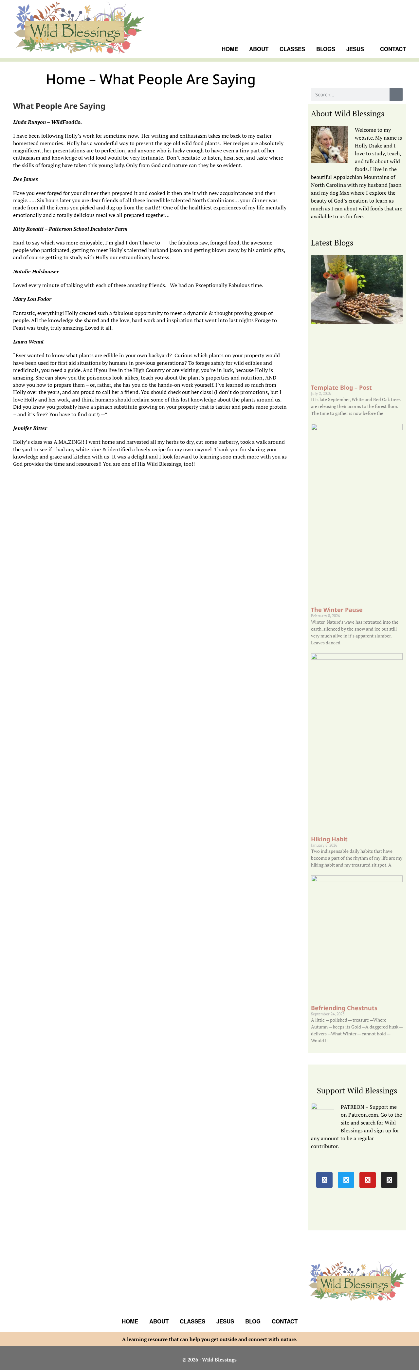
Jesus (225, 1321)
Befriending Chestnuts (344, 1008)
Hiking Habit (329, 839)
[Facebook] (324, 1180)
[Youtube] (367, 1180)
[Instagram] (389, 1180)
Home (130, 1321)
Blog (253, 1321)
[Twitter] (346, 1180)
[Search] (396, 94)
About (159, 1321)
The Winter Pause (337, 610)
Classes (192, 1321)
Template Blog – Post (341, 387)
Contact (285, 1321)
